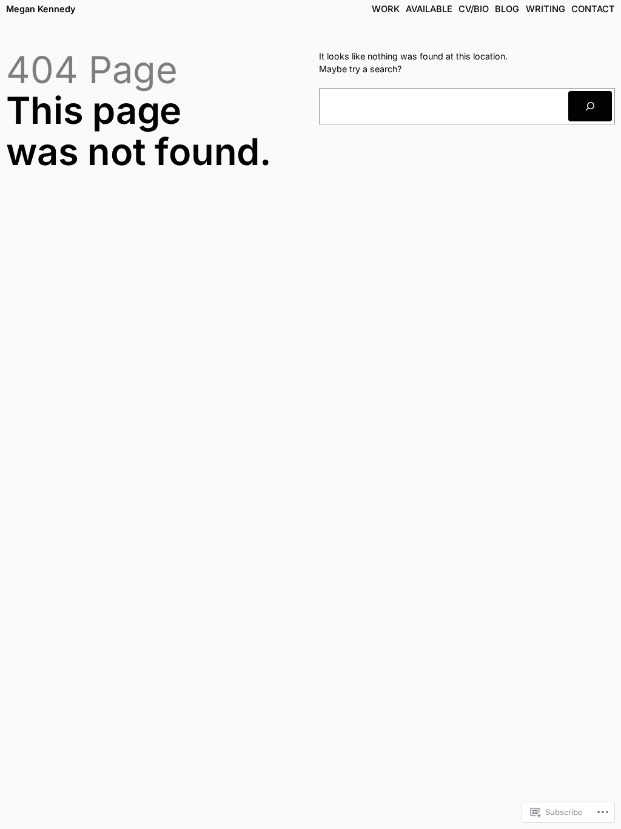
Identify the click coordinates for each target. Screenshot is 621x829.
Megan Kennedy (40, 9)
